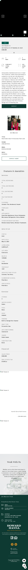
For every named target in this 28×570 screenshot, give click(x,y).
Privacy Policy (14, 561)
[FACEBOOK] (12, 544)
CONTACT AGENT (14, 158)
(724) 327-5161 (6, 143)
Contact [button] (14, 106)
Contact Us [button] (14, 486)
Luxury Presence (14, 553)
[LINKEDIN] (15, 544)
